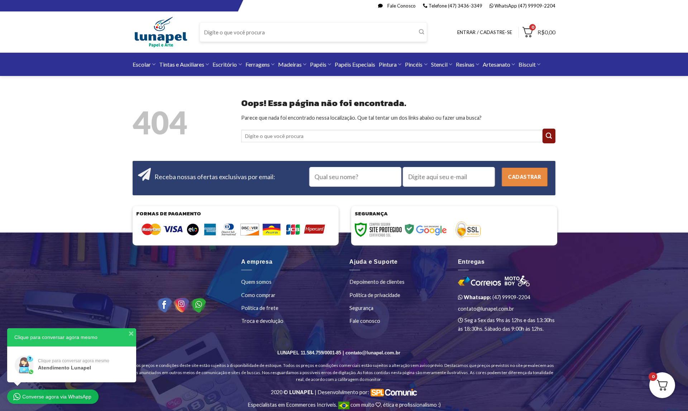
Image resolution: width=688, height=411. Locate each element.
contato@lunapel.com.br (486, 309)
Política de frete (259, 308)
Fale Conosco (401, 6)
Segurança (361, 308)
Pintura (388, 64)
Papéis (318, 64)
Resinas (465, 64)
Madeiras (290, 64)
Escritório (224, 64)
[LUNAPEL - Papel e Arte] (161, 32)
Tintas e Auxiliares (181, 64)
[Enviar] (421, 32)
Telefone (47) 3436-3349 (454, 6)
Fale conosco (364, 321)
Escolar (142, 64)
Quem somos (256, 282)
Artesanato (496, 64)
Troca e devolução (262, 321)
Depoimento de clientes (377, 282)
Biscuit (527, 64)
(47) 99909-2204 (496, 297)
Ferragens (257, 64)
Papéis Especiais (355, 64)
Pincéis (413, 64)
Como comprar (258, 295)
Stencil (439, 64)
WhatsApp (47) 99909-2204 (524, 6)
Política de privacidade (374, 295)
